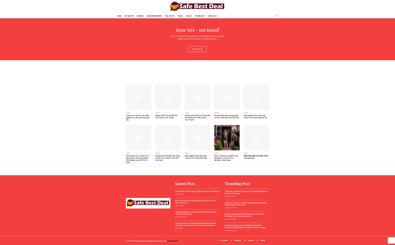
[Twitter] (257, 240)
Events (216, 153)
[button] (276, 15)
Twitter (262, 240)
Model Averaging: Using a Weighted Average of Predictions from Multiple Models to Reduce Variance (245, 226)
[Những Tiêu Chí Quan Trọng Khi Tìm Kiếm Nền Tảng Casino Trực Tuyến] (197, 97)
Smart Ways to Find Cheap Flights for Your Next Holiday (197, 191)
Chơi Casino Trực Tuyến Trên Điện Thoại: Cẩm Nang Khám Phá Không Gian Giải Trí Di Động (137, 159)
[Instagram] (231, 240)
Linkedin (251, 240)
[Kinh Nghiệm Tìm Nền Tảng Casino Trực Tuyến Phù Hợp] (197, 137)
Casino (128, 112)
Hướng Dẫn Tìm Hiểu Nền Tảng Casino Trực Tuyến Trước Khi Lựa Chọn (167, 158)
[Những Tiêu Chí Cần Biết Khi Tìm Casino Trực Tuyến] (168, 97)
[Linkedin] (245, 240)
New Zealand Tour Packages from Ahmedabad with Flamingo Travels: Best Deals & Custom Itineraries (195, 224)
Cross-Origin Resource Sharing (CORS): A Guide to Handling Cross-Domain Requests (244, 215)
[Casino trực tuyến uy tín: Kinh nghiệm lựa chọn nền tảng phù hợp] (138, 97)
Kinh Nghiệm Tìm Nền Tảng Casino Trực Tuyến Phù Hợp (196, 157)
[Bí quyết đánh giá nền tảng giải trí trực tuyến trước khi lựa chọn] (227, 97)
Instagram (237, 240)
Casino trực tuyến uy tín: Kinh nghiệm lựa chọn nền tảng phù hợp (137, 117)
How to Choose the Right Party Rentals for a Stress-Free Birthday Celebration (226, 158)
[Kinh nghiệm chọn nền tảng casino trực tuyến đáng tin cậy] (256, 97)
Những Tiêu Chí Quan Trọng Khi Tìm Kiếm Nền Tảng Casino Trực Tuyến (197, 117)
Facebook (224, 240)
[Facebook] (218, 240)
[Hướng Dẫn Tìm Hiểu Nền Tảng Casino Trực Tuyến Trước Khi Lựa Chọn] (168, 137)
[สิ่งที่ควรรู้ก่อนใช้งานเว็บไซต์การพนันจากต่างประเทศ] (256, 137)
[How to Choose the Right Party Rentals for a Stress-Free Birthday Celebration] (227, 137)
